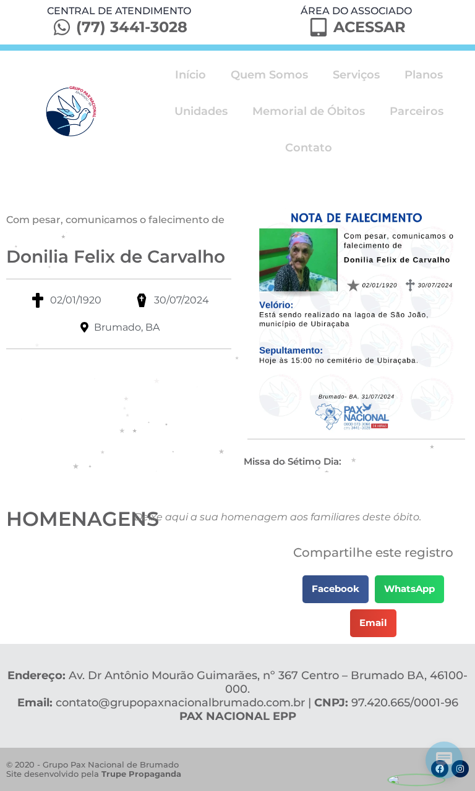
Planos (423, 75)
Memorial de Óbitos (308, 111)
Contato (308, 147)
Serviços (356, 75)
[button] (335, 589)
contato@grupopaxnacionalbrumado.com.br (180, 702)
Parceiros (416, 111)
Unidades (201, 111)
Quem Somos (269, 75)
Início (190, 75)
